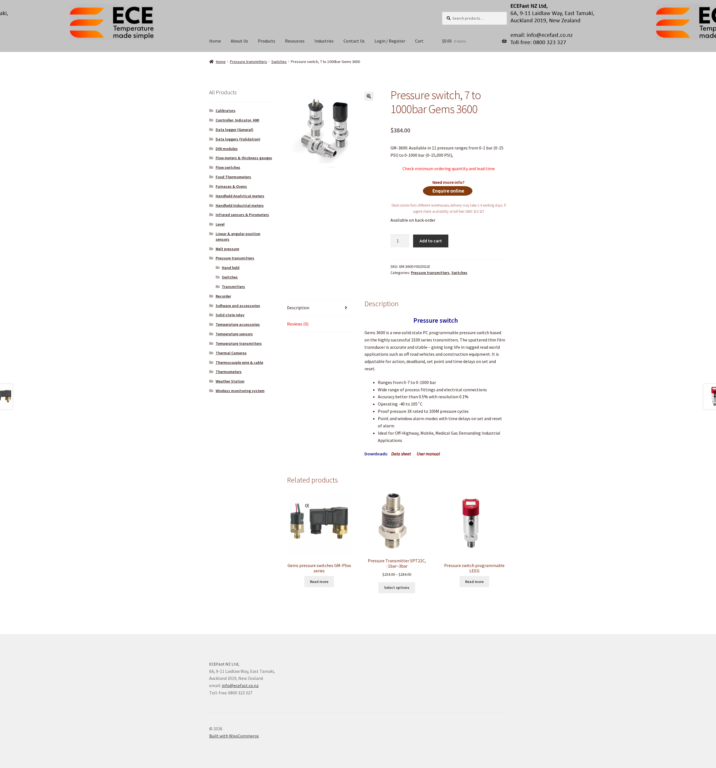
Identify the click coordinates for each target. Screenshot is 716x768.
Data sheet (401, 453)
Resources (295, 41)
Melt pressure (227, 248)
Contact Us (354, 41)
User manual (428, 453)
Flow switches (228, 167)
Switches (279, 61)
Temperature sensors (234, 333)
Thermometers (229, 371)
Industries (324, 41)
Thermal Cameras (231, 352)
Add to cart (431, 240)
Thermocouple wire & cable (239, 362)
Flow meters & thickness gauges (244, 157)
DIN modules (227, 148)
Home (215, 41)
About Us (239, 41)
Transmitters (233, 286)
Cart (419, 41)
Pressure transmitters (248, 61)
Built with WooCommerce (234, 736)
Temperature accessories (238, 324)
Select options (396, 587)
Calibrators (225, 110)
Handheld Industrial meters (240, 205)
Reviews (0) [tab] (297, 324)
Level (220, 224)
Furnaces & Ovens (231, 186)
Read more (319, 581)
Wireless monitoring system (240, 390)
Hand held (230, 267)
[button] (368, 96)
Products (266, 41)
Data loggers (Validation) (238, 139)
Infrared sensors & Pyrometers (242, 214)
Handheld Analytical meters (240, 195)
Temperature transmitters (239, 343)
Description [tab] (298, 307)
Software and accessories (238, 305)
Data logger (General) (234, 129)
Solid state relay (230, 314)
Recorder (223, 296)
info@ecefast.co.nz (240, 685)
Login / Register (390, 41)
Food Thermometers (233, 176)
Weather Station (230, 381)
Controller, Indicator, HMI (237, 120)
